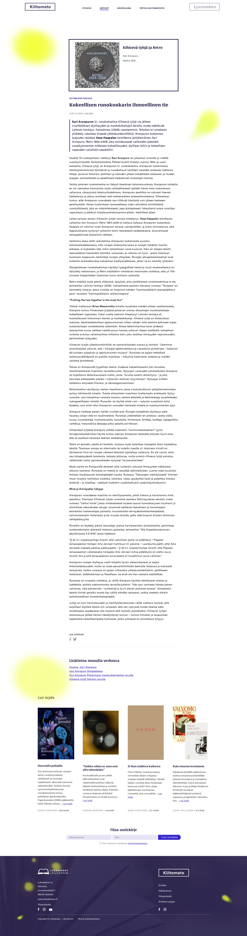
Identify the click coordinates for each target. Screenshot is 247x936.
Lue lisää (67, 803)
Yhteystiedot (44, 904)
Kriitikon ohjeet (167, 901)
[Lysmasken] (204, 9)
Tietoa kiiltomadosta (152, 8)
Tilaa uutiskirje (169, 837)
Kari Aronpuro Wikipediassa (86, 671)
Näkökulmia (124, 8)
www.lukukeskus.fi (47, 899)
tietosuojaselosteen (138, 843)
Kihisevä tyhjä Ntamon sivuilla (87, 679)
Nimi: (117, 833)
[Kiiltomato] (40, 9)
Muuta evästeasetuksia (89, 918)
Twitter (75, 639)
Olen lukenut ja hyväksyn (125, 843)
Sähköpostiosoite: (77, 833)
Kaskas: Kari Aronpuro (83, 667)
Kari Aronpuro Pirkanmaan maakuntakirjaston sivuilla (101, 675)
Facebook (71, 639)
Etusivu (86, 8)
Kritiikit (104, 8)
